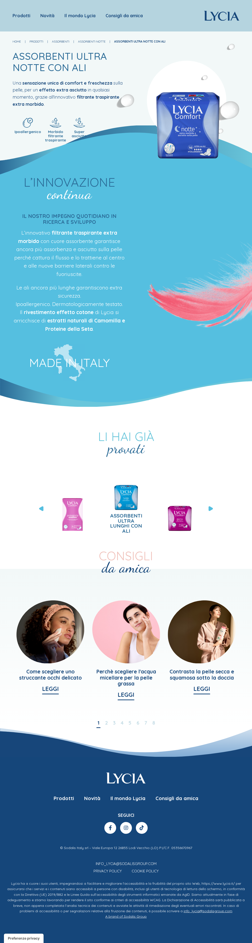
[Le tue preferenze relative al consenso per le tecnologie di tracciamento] (24, 938)
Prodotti (21, 15)
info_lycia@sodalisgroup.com (126, 863)
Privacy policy (108, 871)
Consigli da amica (124, 15)
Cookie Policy (145, 871)
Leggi (50, 689)
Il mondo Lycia (79, 15)
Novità (47, 15)
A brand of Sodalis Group (126, 916)
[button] (211, 509)
